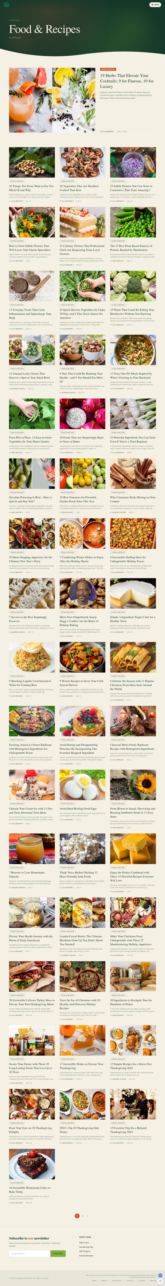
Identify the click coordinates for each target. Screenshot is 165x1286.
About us (104, 1281)
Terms (94, 1281)
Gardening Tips (86, 1247)
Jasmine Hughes (18, 389)
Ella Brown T (108, 131)
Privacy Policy (116, 1281)
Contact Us (130, 1281)
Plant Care (84, 1242)
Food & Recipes (108, 69)
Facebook (142, 1281)
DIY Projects (84, 1251)
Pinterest (153, 1281)
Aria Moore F (118, 261)
